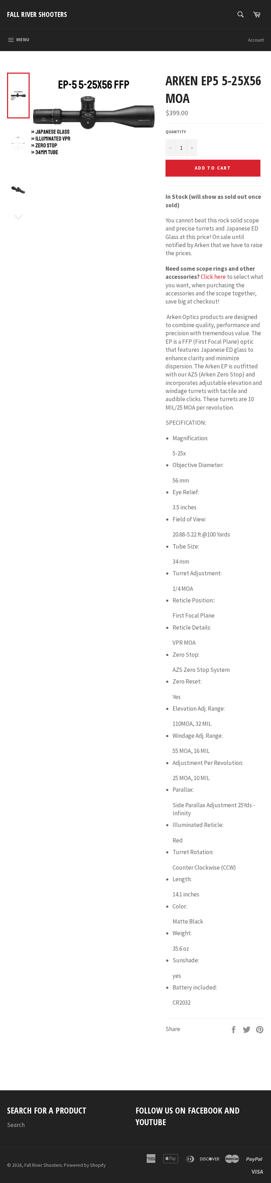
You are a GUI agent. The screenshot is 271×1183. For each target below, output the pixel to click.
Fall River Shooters (37, 14)
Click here (213, 277)
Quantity (175, 131)
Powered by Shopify (85, 1165)
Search (16, 1125)
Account (256, 40)
